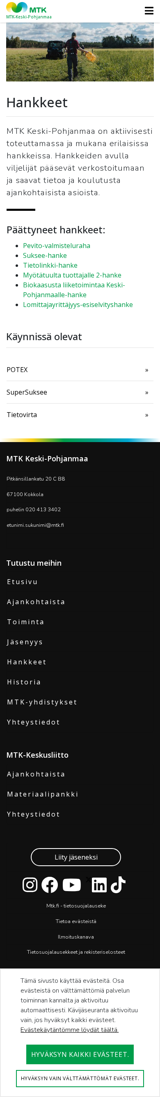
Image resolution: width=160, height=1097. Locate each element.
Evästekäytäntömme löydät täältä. (70, 1029)
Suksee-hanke (45, 255)
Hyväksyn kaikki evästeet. (80, 1054)
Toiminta (26, 621)
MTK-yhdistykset (42, 702)
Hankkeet (27, 661)
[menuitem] (80, 370)
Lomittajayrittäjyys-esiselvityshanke (78, 304)
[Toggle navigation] (146, 10)
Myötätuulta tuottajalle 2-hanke (72, 275)
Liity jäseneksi (76, 857)
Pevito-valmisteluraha (56, 245)
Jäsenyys (25, 641)
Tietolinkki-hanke (50, 265)
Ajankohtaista (36, 601)
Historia (24, 681)
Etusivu (22, 581)
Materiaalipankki (43, 794)
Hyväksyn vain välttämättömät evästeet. (80, 1078)
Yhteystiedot (33, 722)
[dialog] (80, 1032)
